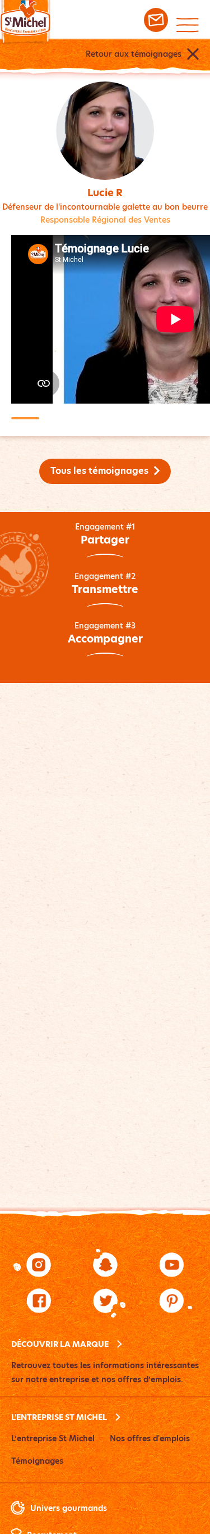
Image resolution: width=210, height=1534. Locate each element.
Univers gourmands (68, 1508)
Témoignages (37, 1461)
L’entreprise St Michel (53, 1438)
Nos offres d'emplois (150, 1438)
